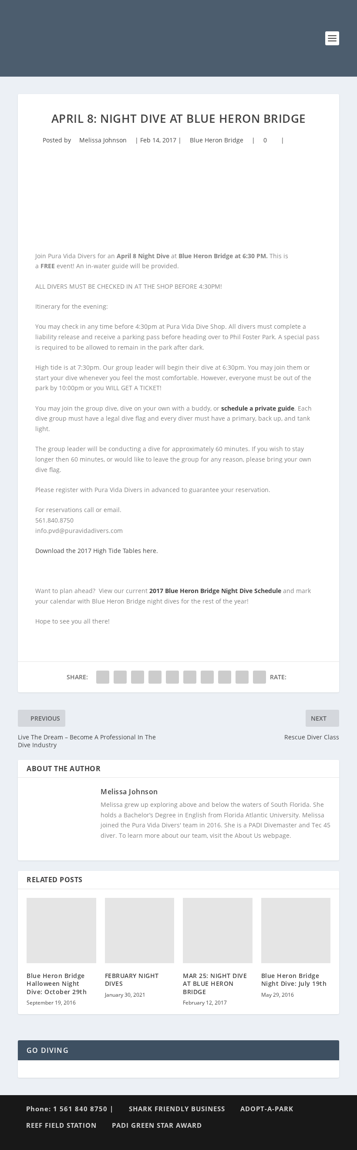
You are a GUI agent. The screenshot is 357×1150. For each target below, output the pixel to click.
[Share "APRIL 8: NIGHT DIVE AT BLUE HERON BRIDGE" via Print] (259, 677)
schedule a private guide (257, 408)
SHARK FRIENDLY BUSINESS (177, 1108)
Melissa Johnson (103, 140)
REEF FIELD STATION (61, 1125)
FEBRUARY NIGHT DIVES (132, 979)
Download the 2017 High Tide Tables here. (96, 550)
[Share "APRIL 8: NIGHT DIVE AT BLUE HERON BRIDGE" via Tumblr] (155, 677)
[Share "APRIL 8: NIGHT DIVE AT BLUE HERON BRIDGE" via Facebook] (102, 677)
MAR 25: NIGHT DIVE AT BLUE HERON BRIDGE (215, 983)
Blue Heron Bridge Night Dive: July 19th (294, 979)
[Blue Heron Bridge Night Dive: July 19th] (296, 930)
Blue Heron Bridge (216, 140)
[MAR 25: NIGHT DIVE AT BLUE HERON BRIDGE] (218, 930)
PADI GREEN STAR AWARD (157, 1125)
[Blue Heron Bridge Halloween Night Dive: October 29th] (61, 930)
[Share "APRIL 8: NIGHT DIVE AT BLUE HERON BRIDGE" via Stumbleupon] (224, 677)
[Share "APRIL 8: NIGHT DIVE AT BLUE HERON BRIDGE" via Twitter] (120, 677)
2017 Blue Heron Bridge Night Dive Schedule (215, 591)
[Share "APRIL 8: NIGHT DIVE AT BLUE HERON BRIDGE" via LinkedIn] (190, 677)
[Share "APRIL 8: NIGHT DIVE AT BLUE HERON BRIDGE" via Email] (242, 677)
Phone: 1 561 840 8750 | (70, 1108)
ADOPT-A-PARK (266, 1108)
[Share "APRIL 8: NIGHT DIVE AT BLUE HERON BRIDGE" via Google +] (137, 677)
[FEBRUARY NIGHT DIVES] (140, 930)
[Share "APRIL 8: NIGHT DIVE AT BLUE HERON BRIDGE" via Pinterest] (172, 677)
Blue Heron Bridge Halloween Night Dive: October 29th (57, 983)
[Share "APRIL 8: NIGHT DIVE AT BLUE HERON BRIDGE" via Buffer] (207, 677)
